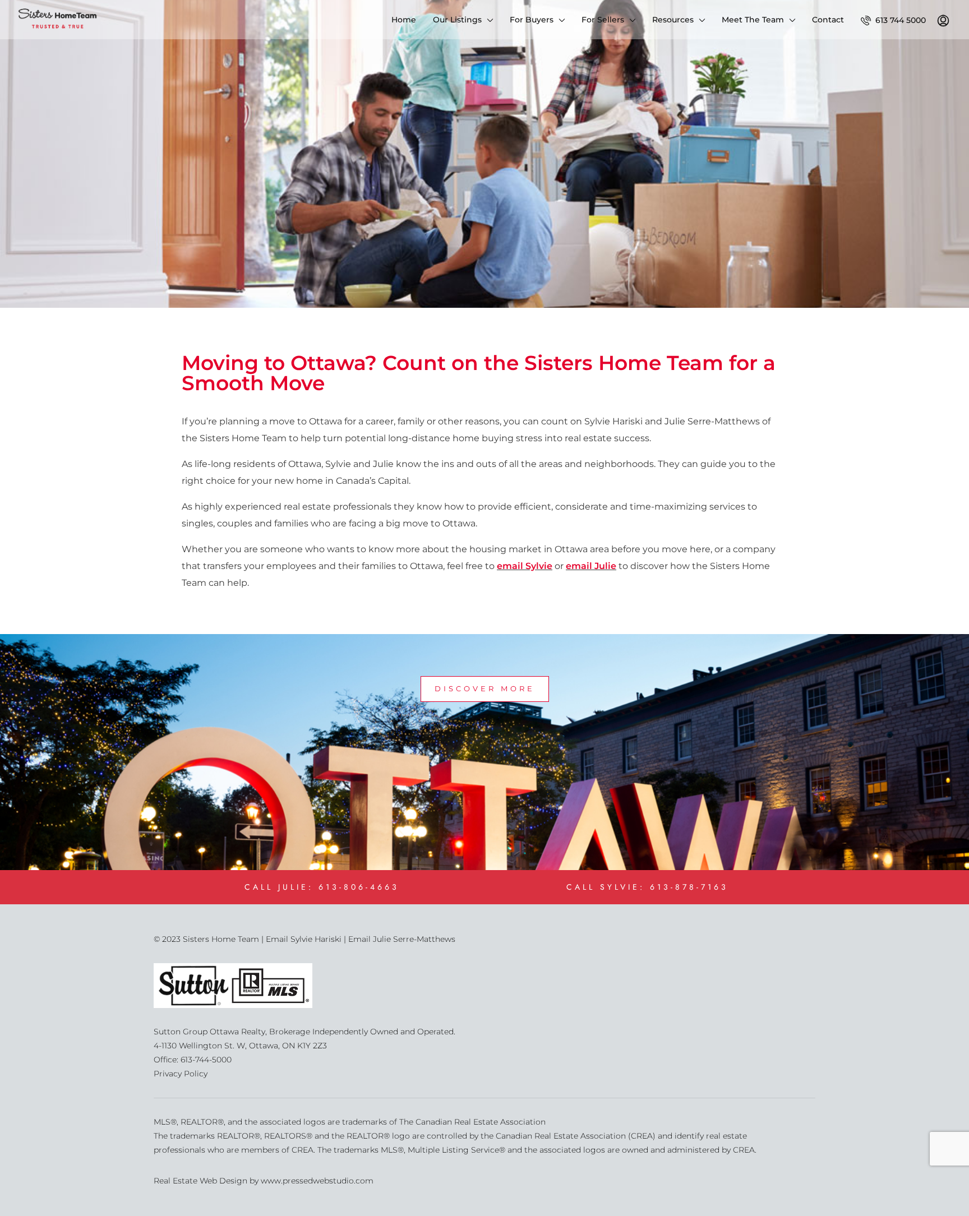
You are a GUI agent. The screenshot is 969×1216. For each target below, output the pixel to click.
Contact (828, 20)
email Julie (591, 566)
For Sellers (603, 20)
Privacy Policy (180, 1074)
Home (403, 20)
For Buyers (531, 20)
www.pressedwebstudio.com (317, 1181)
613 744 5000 (899, 20)
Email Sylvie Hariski (304, 939)
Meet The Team (753, 20)
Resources (673, 20)
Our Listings (457, 20)
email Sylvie (524, 566)
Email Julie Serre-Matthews (403, 939)
